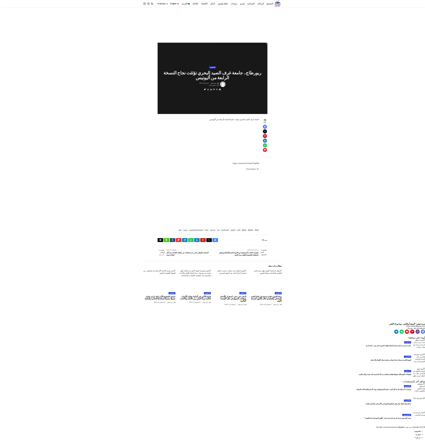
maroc (244, 230)
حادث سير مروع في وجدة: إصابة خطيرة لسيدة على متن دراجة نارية (388, 345)
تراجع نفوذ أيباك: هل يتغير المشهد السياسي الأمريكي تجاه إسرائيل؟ (388, 404)
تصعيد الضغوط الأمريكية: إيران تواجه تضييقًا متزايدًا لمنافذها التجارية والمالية (160, 297)
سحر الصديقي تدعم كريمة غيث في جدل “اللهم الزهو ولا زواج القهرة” (387, 418)
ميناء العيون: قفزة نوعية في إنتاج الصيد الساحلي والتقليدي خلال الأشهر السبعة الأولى (266, 298)
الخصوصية (417, 431)
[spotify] (402, 332)
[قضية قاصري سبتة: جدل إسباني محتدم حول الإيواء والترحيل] (419, 358)
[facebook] (423, 332)
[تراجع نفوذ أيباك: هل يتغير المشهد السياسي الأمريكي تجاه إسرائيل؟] (419, 402)
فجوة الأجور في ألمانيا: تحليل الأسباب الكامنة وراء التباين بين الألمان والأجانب (195, 297)
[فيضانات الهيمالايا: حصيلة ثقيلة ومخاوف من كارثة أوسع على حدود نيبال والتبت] (419, 373)
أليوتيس (233, 230)
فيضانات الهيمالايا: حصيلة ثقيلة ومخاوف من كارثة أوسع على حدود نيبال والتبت (385, 374)
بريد (218, 230)
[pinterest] (412, 332)
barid (256, 230)
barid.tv (250, 230)
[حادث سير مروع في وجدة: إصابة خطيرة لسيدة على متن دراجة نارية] (419, 344)
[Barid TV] (421, 317)
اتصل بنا (418, 434)
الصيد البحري (225, 230)
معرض (185, 230)
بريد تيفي (213, 83)
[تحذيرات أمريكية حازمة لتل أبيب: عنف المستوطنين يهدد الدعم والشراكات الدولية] (419, 388)
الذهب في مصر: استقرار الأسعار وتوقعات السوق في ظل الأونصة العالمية (233, 298)
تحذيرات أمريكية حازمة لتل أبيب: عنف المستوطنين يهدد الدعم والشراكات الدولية (384, 389)
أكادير (238, 230)
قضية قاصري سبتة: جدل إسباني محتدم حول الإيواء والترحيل (391, 360)
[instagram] (417, 332)
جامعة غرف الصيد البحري (196, 230)
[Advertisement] (358, 23)
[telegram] (396, 332)
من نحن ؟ (418, 437)
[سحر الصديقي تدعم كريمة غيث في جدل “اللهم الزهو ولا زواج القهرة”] (419, 416)
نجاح (180, 230)
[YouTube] (407, 332)
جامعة (206, 230)
